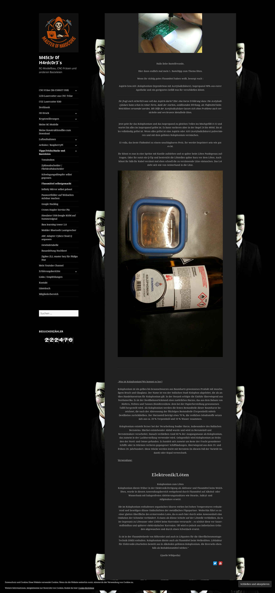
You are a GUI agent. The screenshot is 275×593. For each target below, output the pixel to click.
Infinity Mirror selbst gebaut (57, 189)
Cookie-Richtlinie (86, 588)
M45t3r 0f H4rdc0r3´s (50, 59)
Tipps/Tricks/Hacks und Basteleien (52, 152)
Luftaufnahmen (47, 139)
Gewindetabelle (50, 244)
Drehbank (44, 107)
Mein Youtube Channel (51, 265)
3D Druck (44, 113)
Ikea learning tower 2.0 (54, 224)
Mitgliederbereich (48, 294)
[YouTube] (220, 563)
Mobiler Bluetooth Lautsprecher (59, 230)
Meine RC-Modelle (48, 124)
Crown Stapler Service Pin (56, 209)
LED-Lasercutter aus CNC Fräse (56, 95)
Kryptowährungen (49, 118)
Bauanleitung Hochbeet (54, 250)
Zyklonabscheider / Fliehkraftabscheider (53, 167)
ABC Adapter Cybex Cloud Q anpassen (57, 237)
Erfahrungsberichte (49, 271)
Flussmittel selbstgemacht (56, 183)
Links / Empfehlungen (51, 276)
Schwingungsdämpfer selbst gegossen (57, 176)
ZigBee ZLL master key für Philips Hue (60, 258)
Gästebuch (44, 288)
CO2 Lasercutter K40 (50, 101)
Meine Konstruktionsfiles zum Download (55, 132)
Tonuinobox (48, 159)
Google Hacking (50, 204)
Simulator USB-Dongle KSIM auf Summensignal (59, 217)
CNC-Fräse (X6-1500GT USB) (54, 90)
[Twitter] (215, 563)
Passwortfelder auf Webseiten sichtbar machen (58, 196)
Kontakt (43, 282)
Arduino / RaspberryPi (51, 144)
